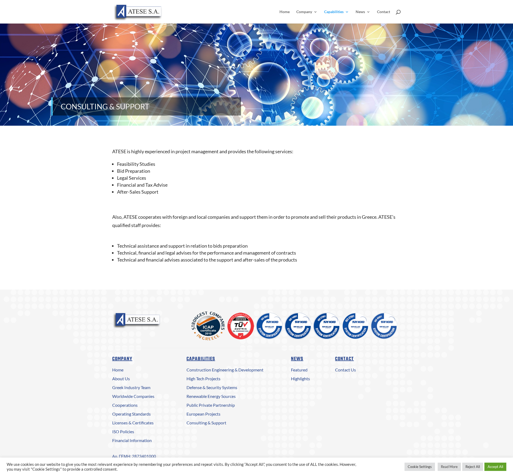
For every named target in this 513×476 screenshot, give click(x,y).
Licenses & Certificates (133, 422)
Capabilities (334, 12)
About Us (121, 378)
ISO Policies (123, 431)
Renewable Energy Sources (211, 396)
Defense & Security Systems (211, 387)
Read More (449, 467)
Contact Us (345, 369)
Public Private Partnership (210, 405)
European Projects (203, 413)
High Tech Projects (203, 378)
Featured (299, 369)
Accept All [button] (495, 467)
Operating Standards (131, 413)
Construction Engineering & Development (224, 369)
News (360, 12)
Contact (383, 12)
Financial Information (132, 440)
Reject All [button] (472, 467)
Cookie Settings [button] (420, 467)
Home (284, 12)
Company (304, 12)
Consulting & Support (206, 422)
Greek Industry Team (131, 387)
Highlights (300, 378)
